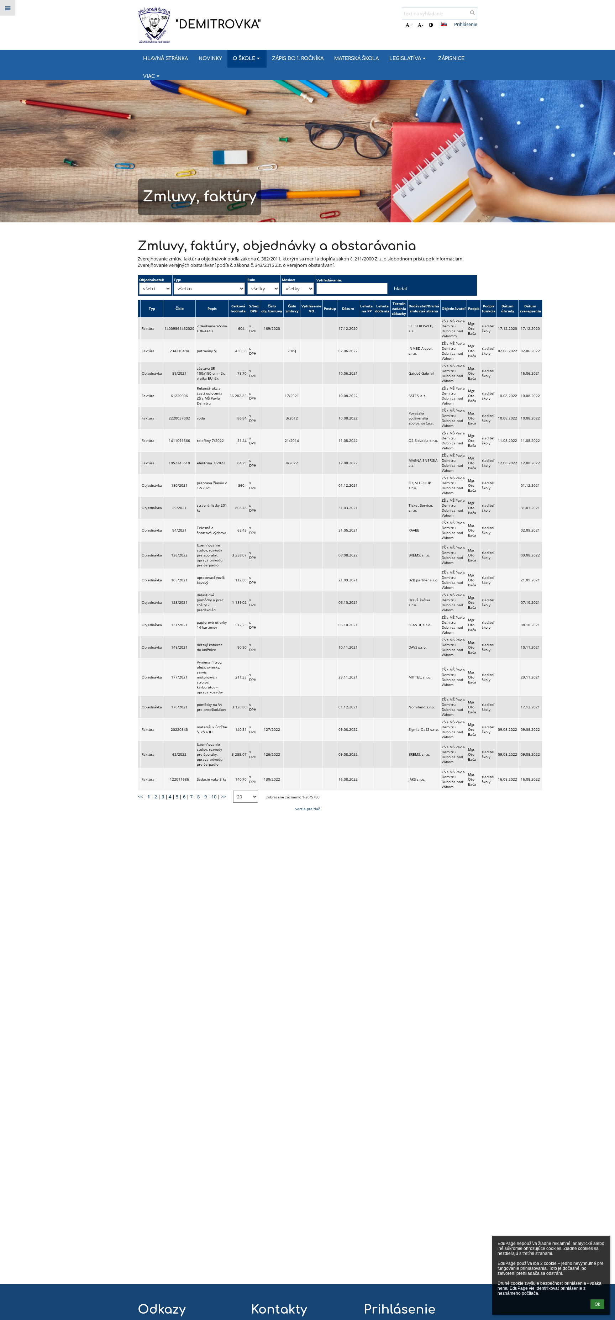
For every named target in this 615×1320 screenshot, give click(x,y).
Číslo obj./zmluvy (271, 308)
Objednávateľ (454, 308)
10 (213, 796)
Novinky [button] (210, 58)
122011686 (179, 779)
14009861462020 (179, 328)
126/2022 (179, 555)
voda (201, 418)
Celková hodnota (238, 308)
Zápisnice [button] (451, 58)
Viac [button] (149, 76)
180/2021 (179, 485)
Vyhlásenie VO (311, 308)
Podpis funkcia (488, 308)
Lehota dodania (382, 308)
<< (140, 796)
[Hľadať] (472, 12)
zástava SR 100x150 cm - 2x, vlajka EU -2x (211, 373)
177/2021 (179, 677)
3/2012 (292, 418)
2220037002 (179, 418)
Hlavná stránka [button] (165, 58)
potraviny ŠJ (207, 350)
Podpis (473, 308)
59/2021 (179, 373)
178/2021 (179, 706)
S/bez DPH (254, 308)
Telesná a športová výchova (211, 530)
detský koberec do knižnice (209, 647)
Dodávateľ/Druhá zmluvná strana (424, 308)
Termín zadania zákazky (399, 308)
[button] (431, 25)
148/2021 (179, 647)
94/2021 (179, 530)
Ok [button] (597, 1304)
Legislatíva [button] (405, 58)
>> (223, 796)
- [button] (422, 25)
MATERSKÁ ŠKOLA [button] (356, 58)
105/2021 (179, 579)
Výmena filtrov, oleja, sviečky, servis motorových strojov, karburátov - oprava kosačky (210, 677)
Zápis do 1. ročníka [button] (298, 58)
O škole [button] (244, 58)
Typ (152, 308)
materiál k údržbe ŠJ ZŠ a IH (212, 729)
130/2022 (272, 779)
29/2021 (179, 507)
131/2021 (179, 624)
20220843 (179, 729)
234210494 (179, 350)
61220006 (179, 395)
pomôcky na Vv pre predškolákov (211, 707)
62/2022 (179, 754)
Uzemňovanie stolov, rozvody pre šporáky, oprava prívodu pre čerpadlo (209, 555)
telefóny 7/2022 (210, 440)
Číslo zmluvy (292, 308)
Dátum (348, 308)
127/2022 (272, 729)
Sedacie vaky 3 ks (211, 779)
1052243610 (179, 462)
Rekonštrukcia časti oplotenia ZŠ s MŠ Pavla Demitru (209, 396)
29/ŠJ (292, 350)
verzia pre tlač (307, 808)
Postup (330, 308)
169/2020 (272, 328)
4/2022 (292, 462)
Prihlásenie (465, 24)
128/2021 (179, 602)
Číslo (179, 308)
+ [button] (411, 25)
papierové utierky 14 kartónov (212, 625)
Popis (212, 308)
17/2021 (292, 395)
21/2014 (292, 440)
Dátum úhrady (507, 308)
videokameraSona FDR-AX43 (212, 328)
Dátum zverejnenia (530, 308)
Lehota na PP (366, 308)
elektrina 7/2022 (211, 462)
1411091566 (179, 440)
